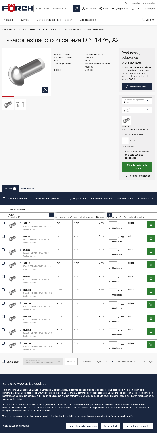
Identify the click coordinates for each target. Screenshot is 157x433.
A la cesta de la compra (138, 167)
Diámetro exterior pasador (47, 198)
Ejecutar (71, 361)
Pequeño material (49, 29)
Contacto (150, 19)
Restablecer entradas (139, 175)
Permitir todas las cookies (137, 426)
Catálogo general (29, 29)
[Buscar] (76, 8)
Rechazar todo (110, 426)
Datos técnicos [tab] (27, 188)
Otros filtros (144, 198)
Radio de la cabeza (101, 198)
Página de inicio (8, 29)
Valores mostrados (17, 209)
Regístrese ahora (139, 86)
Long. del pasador (75, 198)
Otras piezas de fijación (71, 29)
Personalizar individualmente (82, 426)
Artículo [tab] (10, 188)
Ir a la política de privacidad (15, 425)
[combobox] (138, 101)
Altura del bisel (124, 198)
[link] (89, 8)
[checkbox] (3, 223)
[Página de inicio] (17, 8)
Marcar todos (12, 361)
